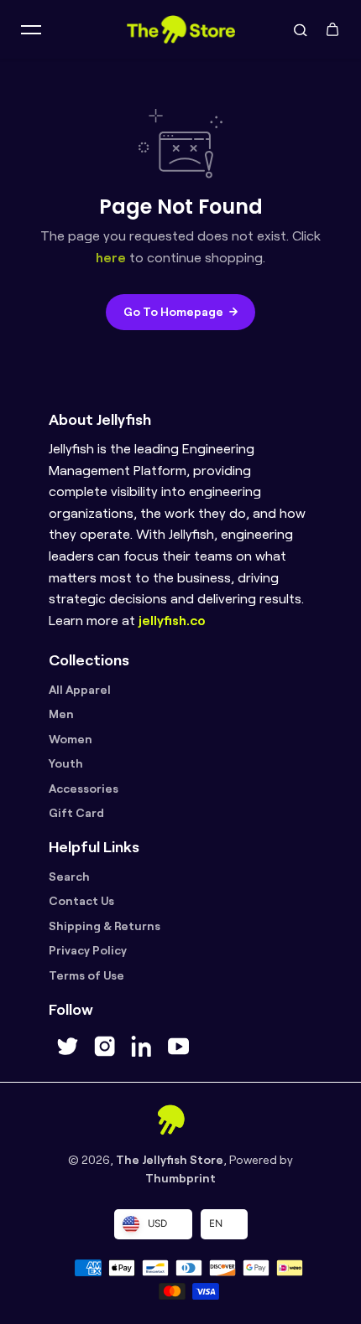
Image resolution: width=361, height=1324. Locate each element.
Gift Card (76, 813)
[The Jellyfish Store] (180, 29)
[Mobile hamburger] (31, 29)
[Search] (301, 29)
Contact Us (81, 901)
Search (69, 876)
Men (61, 714)
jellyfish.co (172, 620)
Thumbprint (180, 1178)
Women (70, 739)
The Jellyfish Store (169, 1159)
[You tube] (178, 1046)
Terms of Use (86, 975)
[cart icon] (332, 29)
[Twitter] (67, 1046)
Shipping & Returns (104, 926)
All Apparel (80, 689)
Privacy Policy (88, 950)
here (111, 258)
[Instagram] (104, 1046)
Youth (66, 763)
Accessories (83, 788)
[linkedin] (141, 1046)
